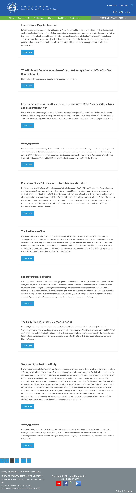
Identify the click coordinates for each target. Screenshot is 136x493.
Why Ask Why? (30, 143)
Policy (118, 491)
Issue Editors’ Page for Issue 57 (38, 25)
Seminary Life (24, 18)
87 (23, 460)
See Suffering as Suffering (36, 276)
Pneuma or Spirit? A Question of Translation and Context (54, 183)
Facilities (62, 18)
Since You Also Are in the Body (38, 364)
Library (51, 18)
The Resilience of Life (33, 231)
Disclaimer (129, 491)
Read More (27, 52)
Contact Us (74, 18)
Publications (39, 18)
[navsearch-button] (132, 5)
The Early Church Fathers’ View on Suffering (46, 321)
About (11, 18)
